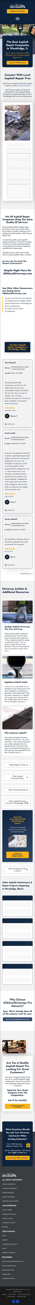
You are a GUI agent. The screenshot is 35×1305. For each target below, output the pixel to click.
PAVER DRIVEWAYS (8, 1193)
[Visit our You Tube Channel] (13, 1301)
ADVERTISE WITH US (8, 1278)
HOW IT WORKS (7, 1210)
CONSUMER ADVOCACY (9, 1244)
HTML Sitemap (11, 1296)
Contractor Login (21, 1296)
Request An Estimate (17, 11)
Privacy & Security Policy (24, 1294)
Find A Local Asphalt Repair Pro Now (17, 1019)
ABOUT (4, 1236)
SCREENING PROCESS (9, 1214)
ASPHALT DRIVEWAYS (8, 1184)
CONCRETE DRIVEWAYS (9, 1188)
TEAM (4, 1248)
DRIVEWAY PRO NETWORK (10, 1201)
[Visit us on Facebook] (17, 1301)
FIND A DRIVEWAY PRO (9, 1266)
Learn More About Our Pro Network (17, 1106)
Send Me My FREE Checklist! (17, 1158)
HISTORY (4, 1240)
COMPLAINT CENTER (8, 1223)
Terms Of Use (12, 1294)
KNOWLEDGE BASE (8, 1270)
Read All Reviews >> (27, 574)
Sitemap (4, 1294)
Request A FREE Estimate (18, 63)
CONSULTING (6, 1274)
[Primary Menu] (17, 19)
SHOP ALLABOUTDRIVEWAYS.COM (12, 1261)
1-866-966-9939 (24, 85)
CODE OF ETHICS (7, 1218)
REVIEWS (5, 1227)
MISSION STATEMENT (8, 1253)
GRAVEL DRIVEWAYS (8, 1197)
